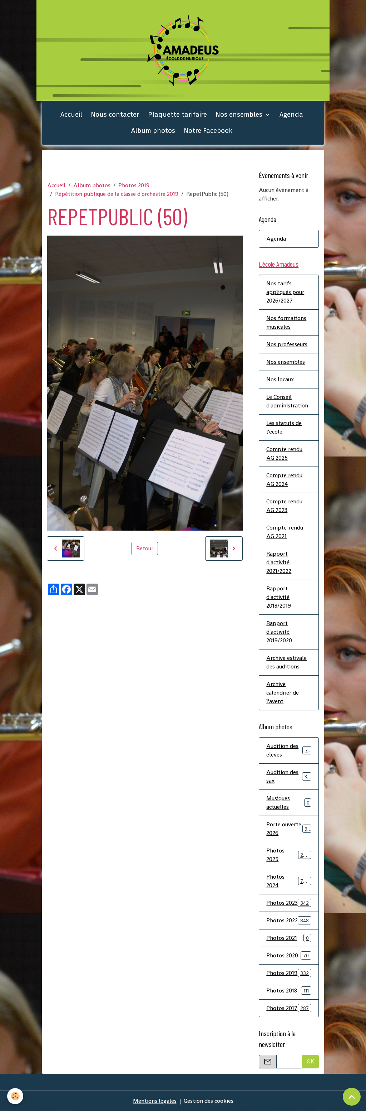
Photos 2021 (287, 938)
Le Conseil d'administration (287, 401)
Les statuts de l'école (284, 427)
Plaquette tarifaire (177, 114)
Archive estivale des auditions (286, 662)
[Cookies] (15, 1096)
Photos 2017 (287, 1008)
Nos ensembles (240, 114)
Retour (144, 548)
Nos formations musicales (286, 322)
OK (310, 1061)
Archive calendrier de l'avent (282, 692)
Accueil (71, 114)
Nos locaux (280, 379)
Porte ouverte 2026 (288, 829)
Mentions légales (155, 1101)
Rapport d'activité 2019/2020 (279, 631)
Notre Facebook (208, 130)
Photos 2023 (287, 903)
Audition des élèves (288, 750)
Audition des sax (288, 776)
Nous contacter (115, 114)
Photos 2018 (287, 990)
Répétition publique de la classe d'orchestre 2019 (116, 194)
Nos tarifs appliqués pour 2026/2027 (285, 292)
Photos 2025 (287, 855)
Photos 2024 (287, 881)
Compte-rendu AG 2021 (284, 532)
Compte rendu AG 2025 (284, 453)
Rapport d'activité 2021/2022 (278, 562)
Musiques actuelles (287, 802)
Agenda (291, 114)
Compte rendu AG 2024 (284, 480)
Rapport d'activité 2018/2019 (278, 597)
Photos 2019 (133, 185)
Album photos (153, 130)
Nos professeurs (286, 344)
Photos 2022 (287, 920)
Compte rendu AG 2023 (284, 506)
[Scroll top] (352, 1097)
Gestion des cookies (208, 1101)
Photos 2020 (287, 955)
